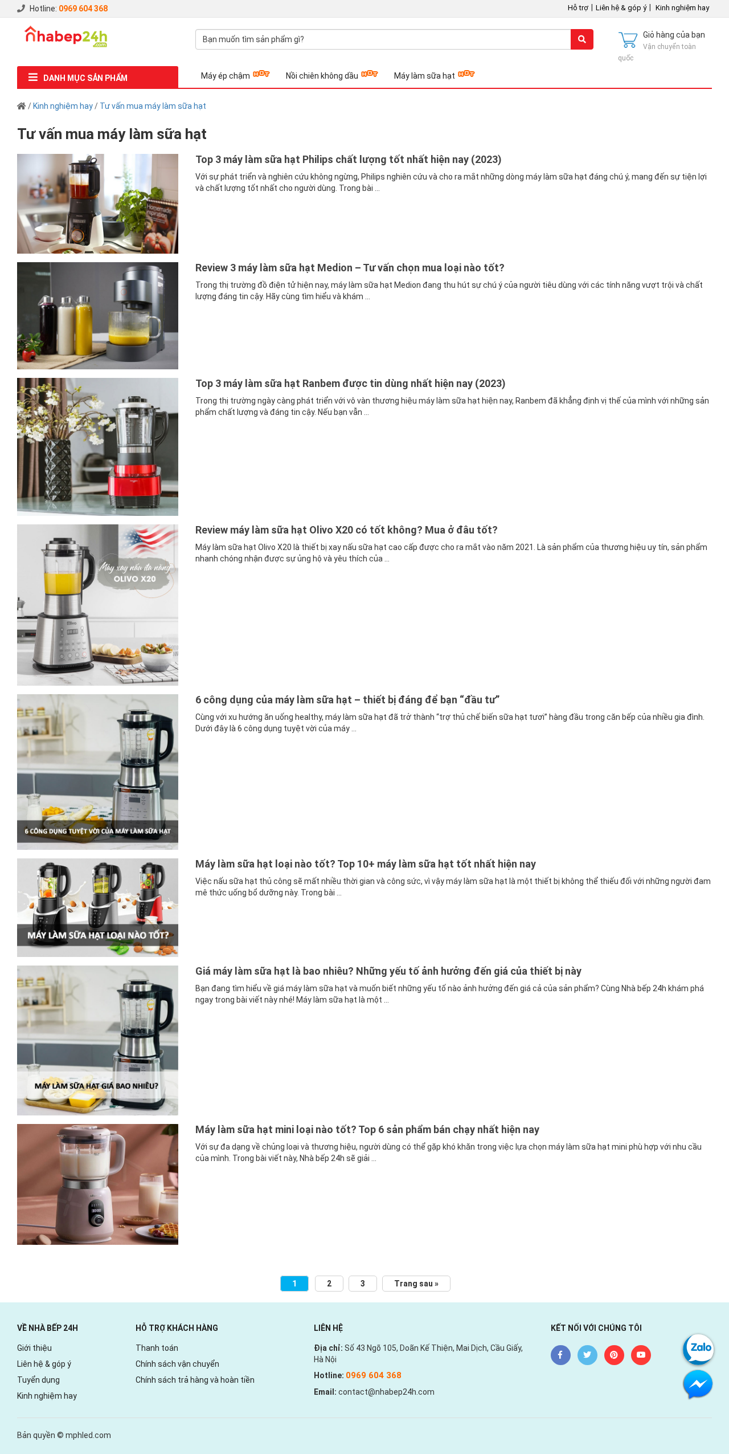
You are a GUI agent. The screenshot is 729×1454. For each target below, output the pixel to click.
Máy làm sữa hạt (424, 75)
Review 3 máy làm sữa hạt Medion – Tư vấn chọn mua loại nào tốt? (350, 268)
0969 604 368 (83, 8)
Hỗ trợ (578, 7)
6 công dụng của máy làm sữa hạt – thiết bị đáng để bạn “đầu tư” (347, 700)
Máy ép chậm (225, 75)
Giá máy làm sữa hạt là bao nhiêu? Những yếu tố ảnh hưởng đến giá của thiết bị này (388, 971)
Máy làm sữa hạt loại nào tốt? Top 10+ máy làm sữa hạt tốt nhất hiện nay (365, 864)
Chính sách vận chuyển (177, 1364)
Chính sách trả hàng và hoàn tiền (195, 1379)
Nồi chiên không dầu (322, 75)
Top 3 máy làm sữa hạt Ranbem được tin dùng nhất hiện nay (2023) (350, 383)
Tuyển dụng (38, 1379)
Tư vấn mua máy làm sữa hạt (153, 106)
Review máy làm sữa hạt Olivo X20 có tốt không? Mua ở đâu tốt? (346, 530)
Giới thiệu (34, 1348)
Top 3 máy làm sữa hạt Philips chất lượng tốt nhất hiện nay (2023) (348, 159)
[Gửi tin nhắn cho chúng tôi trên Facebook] (697, 1383)
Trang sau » (416, 1283)
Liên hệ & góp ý (621, 7)
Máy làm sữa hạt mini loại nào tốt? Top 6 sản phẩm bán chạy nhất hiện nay (367, 1129)
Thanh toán (157, 1348)
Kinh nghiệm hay (682, 7)
